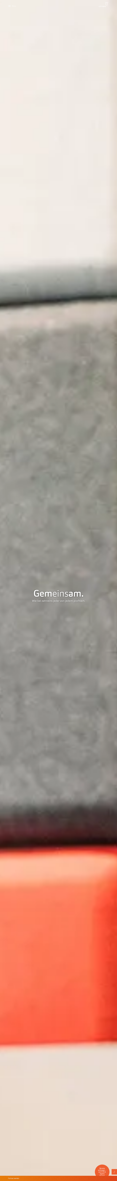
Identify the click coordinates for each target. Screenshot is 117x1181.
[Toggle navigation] (9, 6)
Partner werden (13, 1178)
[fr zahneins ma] (103, 4)
